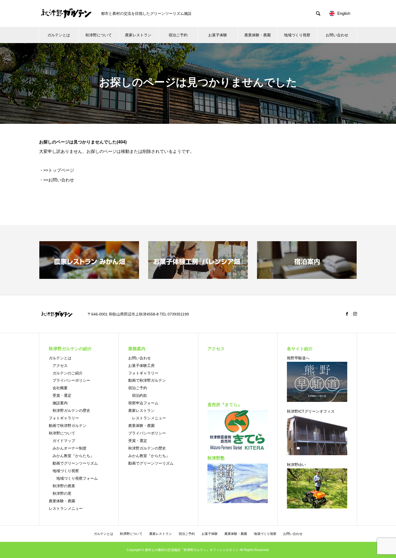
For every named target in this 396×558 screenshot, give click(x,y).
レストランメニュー (66, 508)
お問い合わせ (337, 35)
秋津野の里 (62, 493)
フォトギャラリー (64, 418)
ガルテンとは (58, 35)
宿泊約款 (139, 395)
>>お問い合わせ (58, 180)
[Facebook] (347, 314)
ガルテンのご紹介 (68, 373)
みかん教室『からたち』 (73, 456)
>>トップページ (58, 170)
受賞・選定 (62, 395)
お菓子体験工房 (141, 365)
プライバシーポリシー (71, 380)
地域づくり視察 (297, 35)
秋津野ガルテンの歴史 (71, 410)
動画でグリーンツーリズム (75, 463)
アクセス (60, 365)
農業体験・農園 (257, 35)
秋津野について (98, 35)
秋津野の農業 (64, 486)
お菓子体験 (217, 35)
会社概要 (60, 388)
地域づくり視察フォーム (77, 478)
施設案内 (60, 403)
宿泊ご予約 (178, 35)
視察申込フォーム (143, 403)
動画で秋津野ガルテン (67, 425)
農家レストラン (138, 35)
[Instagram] (355, 314)
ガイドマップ (64, 440)
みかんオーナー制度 (69, 448)
